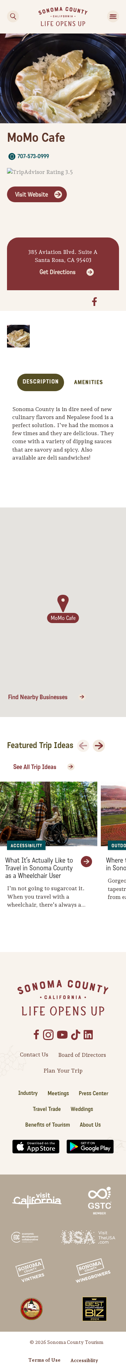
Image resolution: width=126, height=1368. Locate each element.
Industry (28, 1093)
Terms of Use (44, 1360)
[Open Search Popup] (13, 16)
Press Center (93, 1093)
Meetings (58, 1093)
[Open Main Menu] (113, 16)
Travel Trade (47, 1109)
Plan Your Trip (63, 1070)
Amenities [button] (88, 382)
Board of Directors (82, 1055)
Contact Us (34, 1054)
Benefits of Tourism (47, 1124)
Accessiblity (84, 1360)
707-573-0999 (33, 156)
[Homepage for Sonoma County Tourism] (63, 16)
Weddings (82, 1109)
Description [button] (40, 382)
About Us (90, 1124)
